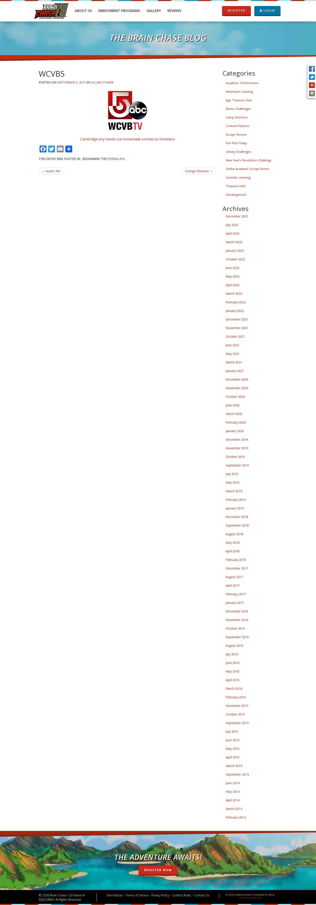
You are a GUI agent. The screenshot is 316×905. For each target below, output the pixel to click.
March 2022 (234, 294)
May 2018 (232, 543)
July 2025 (232, 225)
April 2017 (232, 585)
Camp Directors (237, 117)
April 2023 (232, 233)
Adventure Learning (239, 92)
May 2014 (232, 792)
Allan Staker (102, 82)
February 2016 (236, 697)
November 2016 (237, 620)
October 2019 (235, 457)
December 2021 (237, 319)
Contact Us (201, 895)
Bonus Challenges (238, 109)
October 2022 (235, 259)
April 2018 (232, 551)
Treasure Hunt (236, 186)
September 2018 (237, 525)
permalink (116, 159)
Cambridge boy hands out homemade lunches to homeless (127, 139)
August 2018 (234, 534)
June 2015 (232, 740)
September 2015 (237, 723)
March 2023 (234, 242)
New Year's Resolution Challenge (249, 160)
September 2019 (237, 465)
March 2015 (234, 766)
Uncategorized (236, 195)
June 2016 (232, 663)
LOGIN (268, 10)
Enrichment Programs (119, 10)
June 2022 (232, 268)
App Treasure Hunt (239, 100)
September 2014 (237, 774)
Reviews (174, 10)
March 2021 (234, 362)
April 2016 (232, 680)
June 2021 (232, 345)
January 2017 (235, 603)
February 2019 (236, 500)
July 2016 (232, 654)
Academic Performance (242, 83)
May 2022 (232, 276)
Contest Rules (181, 895)
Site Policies (115, 895)
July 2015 (232, 731)
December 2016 (237, 611)
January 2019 (235, 508)
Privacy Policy (160, 895)
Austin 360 (51, 171)
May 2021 (232, 354)
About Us (83, 10)
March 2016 (234, 688)
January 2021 (235, 371)
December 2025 (237, 216)
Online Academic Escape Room (247, 169)
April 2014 (232, 800)
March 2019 (234, 491)
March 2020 (234, 414)
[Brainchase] (51, 9)
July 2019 (232, 474)
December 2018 (237, 517)
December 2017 (237, 568)
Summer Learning (238, 177)
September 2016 (237, 637)
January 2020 (235, 431)
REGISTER (236, 10)
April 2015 (232, 757)
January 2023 (235, 251)
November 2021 (237, 328)
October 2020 (235, 397)
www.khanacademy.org (250, 897)
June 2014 (232, 783)
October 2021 (235, 336)
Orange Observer (199, 171)
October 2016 (235, 628)
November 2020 (237, 388)
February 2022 (236, 302)
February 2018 (236, 560)
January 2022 (235, 311)
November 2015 (237, 706)
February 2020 (236, 422)
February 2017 (236, 594)
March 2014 (234, 809)
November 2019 (237, 448)
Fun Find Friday (236, 143)
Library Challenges (238, 152)
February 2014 (236, 817)
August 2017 (234, 577)
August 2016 (234, 646)
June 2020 (232, 405)
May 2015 (232, 749)
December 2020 (237, 379)
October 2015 (235, 714)
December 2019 (237, 439)
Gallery (154, 10)
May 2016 (232, 671)
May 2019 (232, 482)
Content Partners (238, 126)
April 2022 (232, 285)
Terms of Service (137, 895)
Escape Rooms (236, 134)
